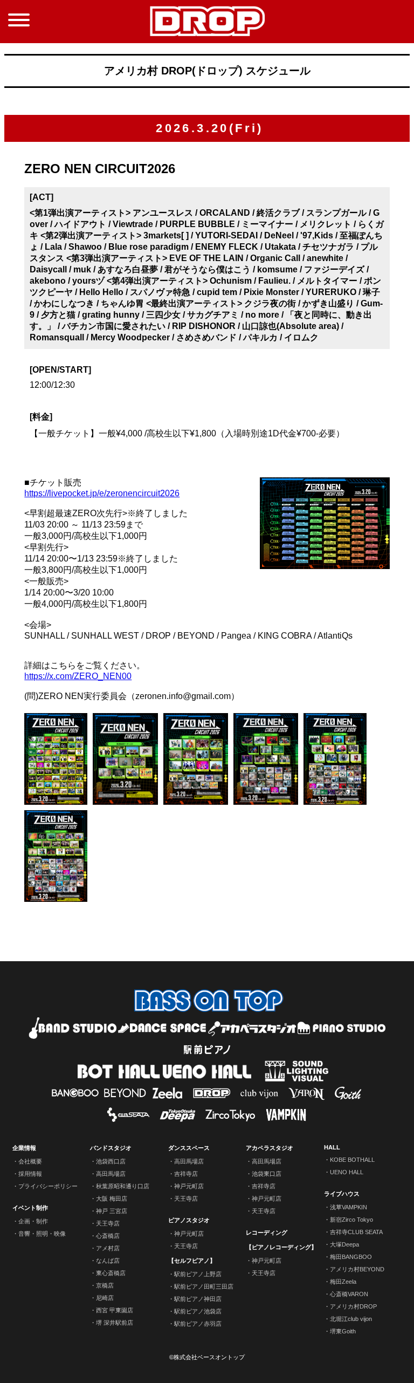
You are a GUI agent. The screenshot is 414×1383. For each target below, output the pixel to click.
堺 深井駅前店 (114, 1322)
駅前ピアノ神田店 (198, 1299)
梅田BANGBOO (351, 1257)
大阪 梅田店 (111, 1198)
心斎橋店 (108, 1236)
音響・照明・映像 (42, 1233)
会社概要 (30, 1161)
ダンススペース (189, 1148)
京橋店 (105, 1285)
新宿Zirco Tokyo (351, 1219)
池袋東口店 (266, 1173)
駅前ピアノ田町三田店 (203, 1286)
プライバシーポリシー (48, 1186)
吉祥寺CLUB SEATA (356, 1232)
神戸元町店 (189, 1186)
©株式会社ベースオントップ (207, 1357)
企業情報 (24, 1148)
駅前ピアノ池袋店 (198, 1311)
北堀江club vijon (351, 1319)
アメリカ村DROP (353, 1306)
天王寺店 (108, 1223)
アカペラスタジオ (269, 1148)
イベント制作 (30, 1207)
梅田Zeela (343, 1281)
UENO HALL (346, 1172)
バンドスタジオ (111, 1148)
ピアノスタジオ (189, 1220)
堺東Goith (343, 1331)
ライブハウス (342, 1193)
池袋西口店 (111, 1161)
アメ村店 (108, 1248)
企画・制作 (33, 1221)
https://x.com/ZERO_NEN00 (78, 676)
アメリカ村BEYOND (357, 1269)
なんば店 (108, 1260)
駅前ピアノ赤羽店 (198, 1323)
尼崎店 (105, 1298)
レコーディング (266, 1232)
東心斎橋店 (111, 1273)
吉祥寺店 (186, 1173)
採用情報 (30, 1173)
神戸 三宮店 (111, 1211)
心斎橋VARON (349, 1294)
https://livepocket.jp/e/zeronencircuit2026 (102, 493)
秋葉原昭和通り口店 (122, 1186)
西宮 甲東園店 (114, 1310)
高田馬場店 (111, 1173)
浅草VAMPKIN (348, 1207)
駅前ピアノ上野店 (198, 1274)
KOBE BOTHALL (352, 1159)
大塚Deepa (344, 1244)
